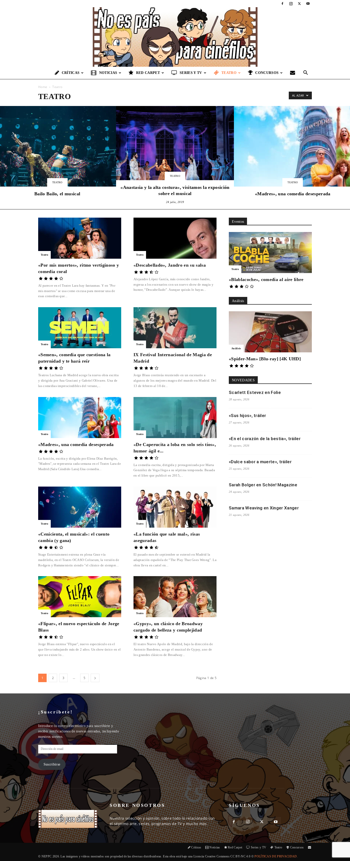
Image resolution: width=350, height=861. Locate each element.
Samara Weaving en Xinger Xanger (264, 507)
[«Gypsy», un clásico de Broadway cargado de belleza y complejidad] (175, 596)
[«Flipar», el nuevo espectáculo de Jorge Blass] (79, 596)
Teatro (228, 73)
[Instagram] (291, 3)
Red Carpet (148, 73)
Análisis (236, 348)
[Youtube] (308, 3)
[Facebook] (282, 3)
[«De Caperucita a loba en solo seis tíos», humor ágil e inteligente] (175, 417)
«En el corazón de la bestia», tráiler (265, 438)
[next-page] (95, 678)
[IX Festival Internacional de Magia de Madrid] (175, 327)
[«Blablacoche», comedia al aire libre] (270, 252)
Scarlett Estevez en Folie (255, 392)
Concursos (267, 73)
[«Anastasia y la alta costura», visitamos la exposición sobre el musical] (175, 155)
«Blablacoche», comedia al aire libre (266, 279)
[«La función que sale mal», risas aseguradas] (175, 507)
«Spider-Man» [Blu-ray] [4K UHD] (265, 358)
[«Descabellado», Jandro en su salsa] (175, 238)
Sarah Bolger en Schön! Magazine (263, 484)
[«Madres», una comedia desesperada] (79, 417)
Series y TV (191, 73)
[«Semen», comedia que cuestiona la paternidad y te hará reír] (79, 327)
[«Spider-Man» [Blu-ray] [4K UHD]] (270, 331)
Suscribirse (52, 764)
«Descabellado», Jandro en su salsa (169, 265)
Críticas (71, 73)
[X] (299, 3)
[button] (306, 73)
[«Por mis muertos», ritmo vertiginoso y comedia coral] (79, 238)
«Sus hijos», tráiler (247, 415)
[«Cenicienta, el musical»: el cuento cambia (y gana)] (79, 507)
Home (42, 87)
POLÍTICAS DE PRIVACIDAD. (276, 856)
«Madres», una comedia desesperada (76, 444)
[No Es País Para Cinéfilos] (175, 37)
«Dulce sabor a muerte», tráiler (260, 461)
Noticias (108, 73)
